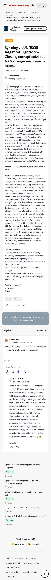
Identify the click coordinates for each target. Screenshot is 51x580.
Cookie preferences (12, 567)
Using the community (13, 563)
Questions (9, 15)
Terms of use (27, 563)
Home (8, 12)
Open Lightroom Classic (35, 28)
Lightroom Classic (37, 12)
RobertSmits (14, 75)
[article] (25, 356)
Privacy (37, 563)
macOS (8, 299)
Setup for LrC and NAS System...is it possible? (23, 508)
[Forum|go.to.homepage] (19, 5)
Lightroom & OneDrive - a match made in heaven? (25, 516)
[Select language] (32, 5)
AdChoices (12, 576)
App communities (21, 12)
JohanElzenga (14, 339)
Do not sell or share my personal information (22, 572)
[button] (5, 6)
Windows (18, 299)
